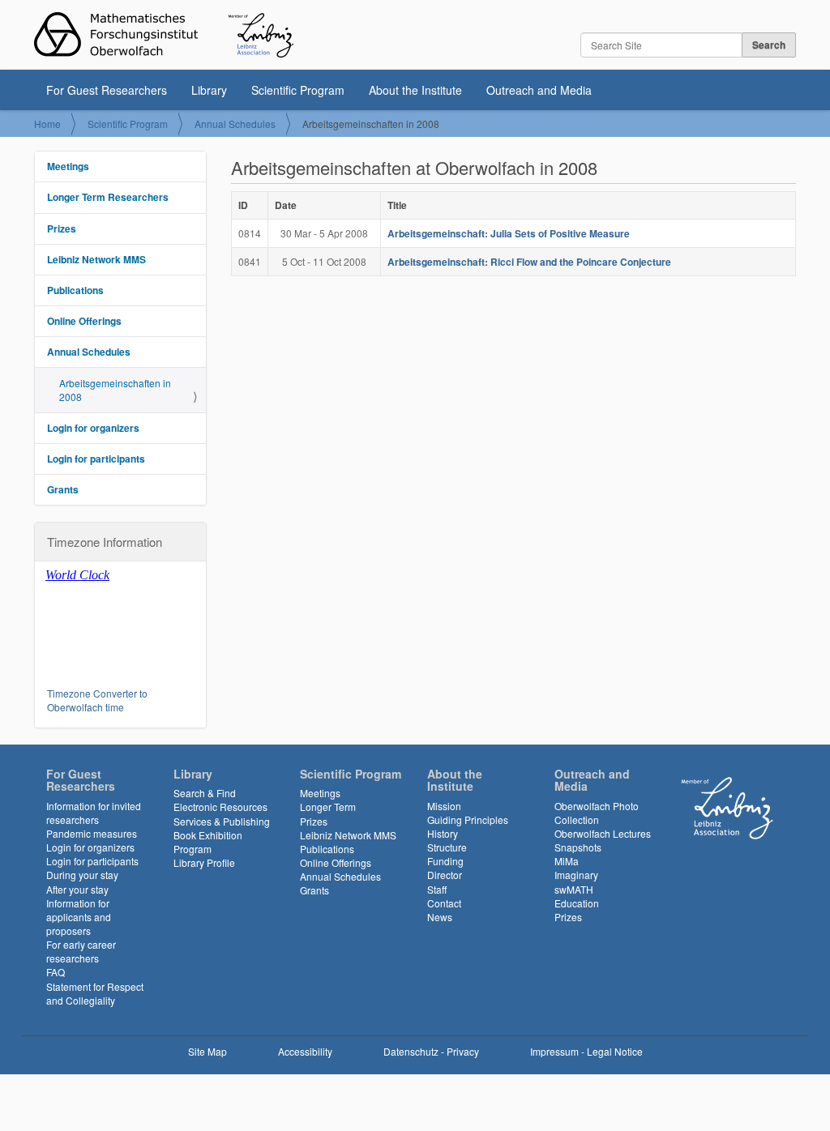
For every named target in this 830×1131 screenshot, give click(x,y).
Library (209, 90)
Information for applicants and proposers (78, 916)
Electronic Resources (220, 806)
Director (444, 874)
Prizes (61, 228)
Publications (75, 290)
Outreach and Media (539, 90)
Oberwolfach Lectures (602, 833)
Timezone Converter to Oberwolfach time (97, 700)
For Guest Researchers (106, 90)
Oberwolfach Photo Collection (596, 812)
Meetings (68, 166)
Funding (445, 861)
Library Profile (204, 862)
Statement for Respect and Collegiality (94, 993)
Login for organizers (93, 427)
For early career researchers (81, 951)
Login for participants (96, 458)
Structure (447, 847)
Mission (444, 806)
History (442, 833)
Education (576, 903)
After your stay (77, 889)
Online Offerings (84, 321)
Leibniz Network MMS (96, 259)
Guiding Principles (467, 819)
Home (47, 123)
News (439, 917)
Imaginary (576, 874)
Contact (444, 903)
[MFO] (163, 35)
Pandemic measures (91, 833)
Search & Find (204, 793)
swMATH (573, 889)
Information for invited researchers (93, 812)
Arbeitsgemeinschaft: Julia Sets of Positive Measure (508, 233)
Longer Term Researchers (108, 197)
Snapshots (577, 847)
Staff (437, 889)
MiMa (566, 861)
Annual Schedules (235, 123)
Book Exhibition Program (207, 842)
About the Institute (415, 90)
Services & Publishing (221, 821)
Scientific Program (297, 90)
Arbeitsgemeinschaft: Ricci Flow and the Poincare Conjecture (529, 261)
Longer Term (328, 806)
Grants (63, 489)
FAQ (55, 972)
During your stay (82, 874)
